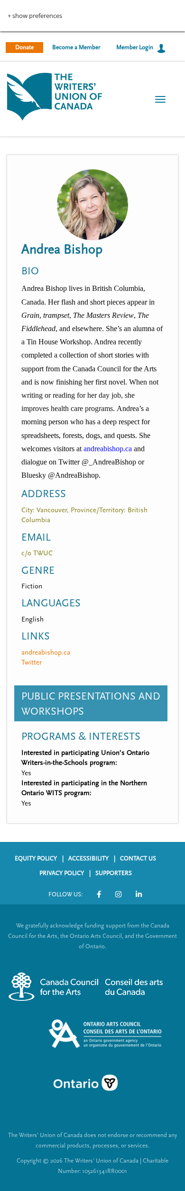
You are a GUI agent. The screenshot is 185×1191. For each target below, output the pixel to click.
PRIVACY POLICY (61, 873)
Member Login (134, 47)
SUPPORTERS (113, 873)
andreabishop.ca (45, 652)
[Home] (54, 96)
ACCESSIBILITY (88, 858)
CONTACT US (138, 858)
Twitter (31, 662)
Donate (24, 47)
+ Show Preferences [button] (35, 16)
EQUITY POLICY (36, 858)
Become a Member (76, 47)
